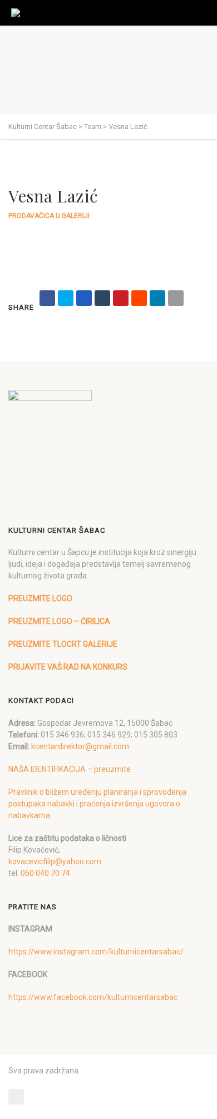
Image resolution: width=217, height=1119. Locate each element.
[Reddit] (139, 298)
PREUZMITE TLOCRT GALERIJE (62, 644)
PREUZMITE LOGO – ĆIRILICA (59, 621)
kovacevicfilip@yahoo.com (54, 861)
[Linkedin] (157, 298)
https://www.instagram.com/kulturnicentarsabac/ (96, 951)
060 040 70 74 (45, 873)
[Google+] (84, 298)
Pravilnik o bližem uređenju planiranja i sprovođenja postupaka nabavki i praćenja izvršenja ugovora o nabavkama (97, 804)
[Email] (176, 298)
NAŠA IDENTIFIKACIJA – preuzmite (69, 769)
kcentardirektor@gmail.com (80, 746)
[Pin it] (121, 298)
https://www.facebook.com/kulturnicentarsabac (92, 997)
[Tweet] (65, 298)
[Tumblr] (102, 298)
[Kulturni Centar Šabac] (18, 12)
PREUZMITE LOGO (40, 598)
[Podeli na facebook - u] (47, 298)
